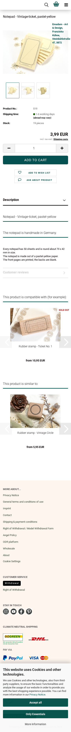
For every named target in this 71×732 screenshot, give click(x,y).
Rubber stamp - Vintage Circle (35, 432)
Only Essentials (35, 714)
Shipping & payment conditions (20, 521)
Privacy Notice (37, 694)
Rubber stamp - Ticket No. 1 (35, 346)
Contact (7, 515)
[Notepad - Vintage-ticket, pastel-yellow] (35, 51)
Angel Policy (10, 535)
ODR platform (10, 541)
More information (35, 724)
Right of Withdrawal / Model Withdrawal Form (28, 528)
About (6, 555)
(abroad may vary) (42, 118)
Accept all (35, 702)
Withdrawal (12, 583)
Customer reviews (16, 272)
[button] (9, 148)
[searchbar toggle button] (46, 5)
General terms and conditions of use (23, 501)
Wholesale (9, 548)
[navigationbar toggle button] (66, 5)
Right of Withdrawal (14, 589)
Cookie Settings (12, 561)
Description (11, 200)
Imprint (7, 508)
